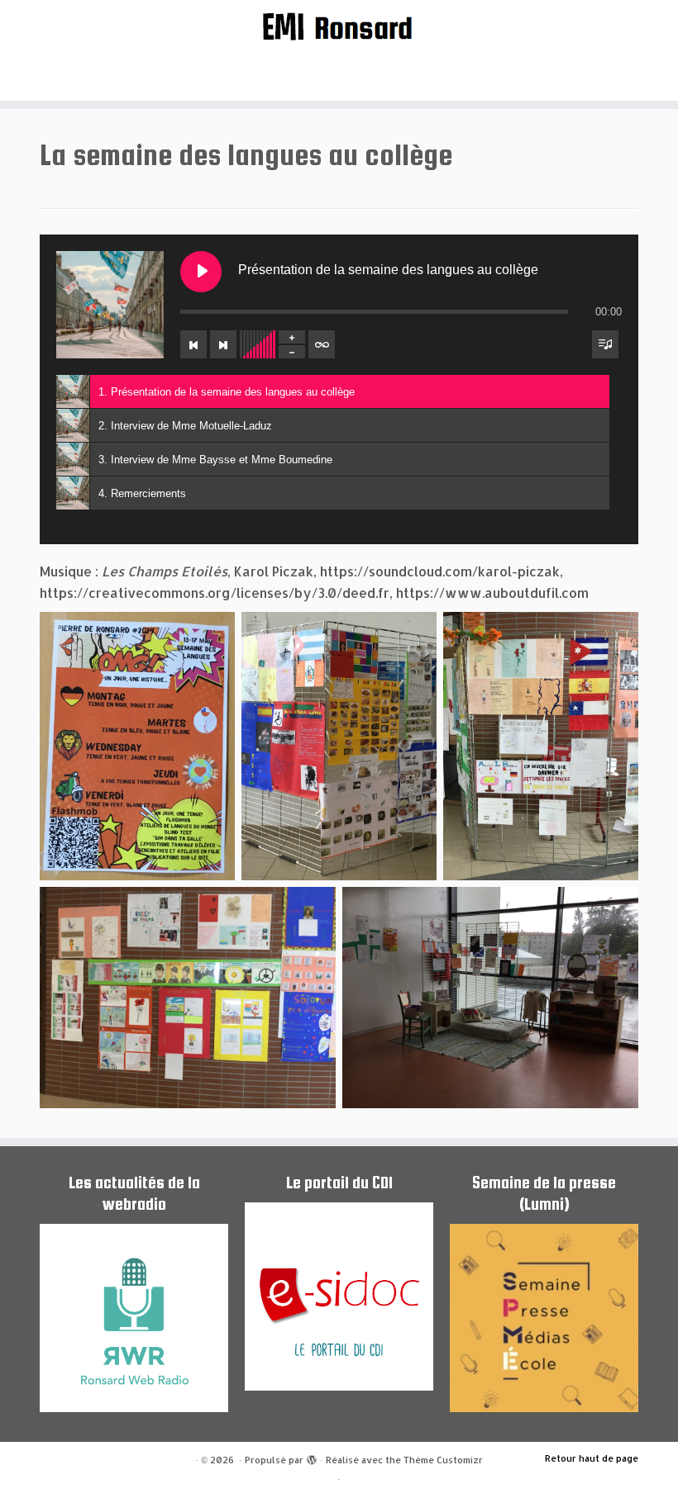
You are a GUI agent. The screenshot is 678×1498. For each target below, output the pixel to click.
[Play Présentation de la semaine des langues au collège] (201, 271)
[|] (339, 26)
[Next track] (223, 344)
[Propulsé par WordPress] (312, 1456)
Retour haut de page (591, 1458)
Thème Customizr (443, 1460)
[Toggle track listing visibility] (605, 344)
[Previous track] (193, 344)
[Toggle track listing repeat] (321, 344)
